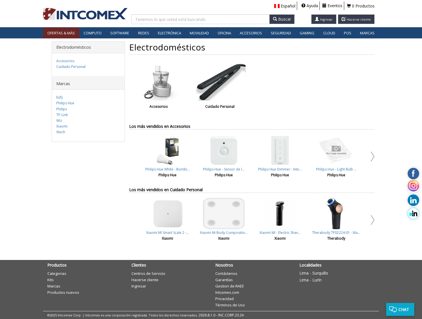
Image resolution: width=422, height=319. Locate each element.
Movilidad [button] (199, 33)
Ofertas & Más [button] (61, 33)
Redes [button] (143, 33)
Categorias (56, 273)
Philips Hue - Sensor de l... (224, 169)
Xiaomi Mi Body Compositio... (224, 232)
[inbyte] (413, 213)
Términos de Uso (230, 305)
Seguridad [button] (281, 33)
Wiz (59, 120)
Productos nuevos (63, 292)
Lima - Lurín (310, 280)
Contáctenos (226, 273)
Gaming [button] (307, 33)
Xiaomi (61, 126)
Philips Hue (65, 103)
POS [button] (347, 33)
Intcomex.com (227, 292)
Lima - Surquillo (313, 273)
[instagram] (413, 187)
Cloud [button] (329, 33)
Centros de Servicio (148, 273)
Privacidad (224, 298)
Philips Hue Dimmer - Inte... (280, 169)
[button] (284, 6)
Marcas (367, 33)
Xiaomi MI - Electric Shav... (280, 232)
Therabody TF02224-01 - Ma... (336, 232)
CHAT (403, 309)
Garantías (224, 279)
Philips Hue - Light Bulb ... (336, 169)
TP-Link (62, 114)
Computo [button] (93, 33)
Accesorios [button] (251, 33)
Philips (61, 109)
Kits (50, 279)
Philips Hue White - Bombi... (167, 169)
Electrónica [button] (169, 33)
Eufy (59, 97)
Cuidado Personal (71, 66)
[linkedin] (413, 200)
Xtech (60, 132)
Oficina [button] (224, 33)
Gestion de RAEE (229, 286)
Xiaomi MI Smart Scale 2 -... (167, 232)
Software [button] (119, 33)
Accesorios (65, 60)
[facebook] (413, 173)
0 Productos (363, 6)
